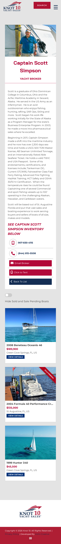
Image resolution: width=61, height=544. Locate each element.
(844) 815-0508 (27, 253)
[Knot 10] (12, 6)
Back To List (20, 281)
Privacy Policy (12, 534)
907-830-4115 (25, 242)
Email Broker (22, 263)
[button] (30, 538)
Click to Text (21, 272)
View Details (15, 357)
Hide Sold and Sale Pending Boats (27, 301)
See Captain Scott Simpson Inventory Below (26, 229)
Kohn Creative (42, 534)
